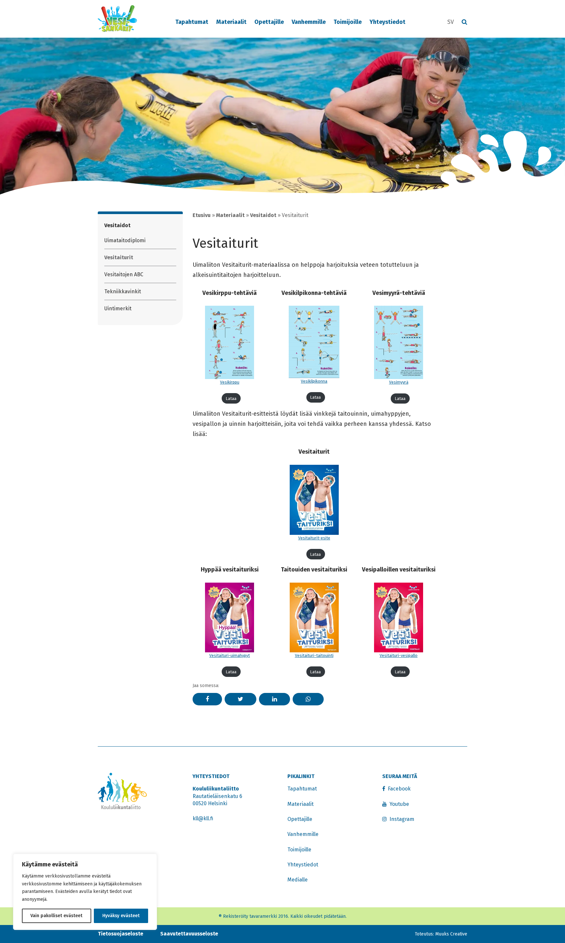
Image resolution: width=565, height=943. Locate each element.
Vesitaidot (117, 225)
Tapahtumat (191, 22)
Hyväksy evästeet (121, 915)
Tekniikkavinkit (122, 291)
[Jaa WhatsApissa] (308, 699)
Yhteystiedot (387, 22)
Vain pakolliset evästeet (56, 915)
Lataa (231, 398)
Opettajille (269, 22)
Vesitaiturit (118, 257)
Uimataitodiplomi (125, 240)
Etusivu (202, 215)
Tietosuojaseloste (120, 934)
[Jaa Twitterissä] (240, 699)
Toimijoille (348, 22)
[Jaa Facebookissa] (207, 699)
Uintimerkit (117, 308)
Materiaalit (231, 22)
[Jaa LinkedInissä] (274, 699)
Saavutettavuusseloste (189, 934)
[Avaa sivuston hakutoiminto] (464, 22)
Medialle (297, 880)
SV (450, 22)
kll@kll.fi (203, 818)
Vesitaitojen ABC (123, 274)
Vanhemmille (309, 22)
